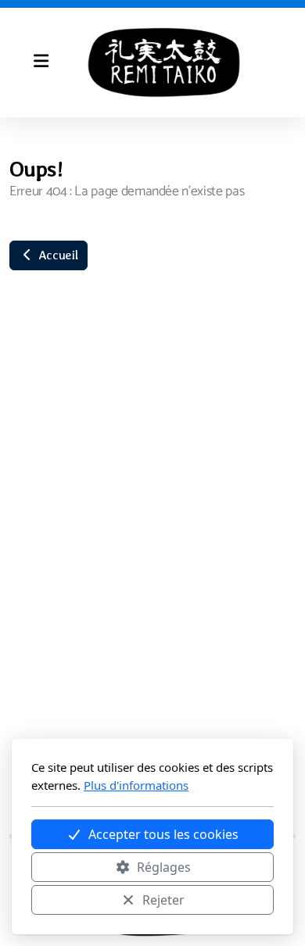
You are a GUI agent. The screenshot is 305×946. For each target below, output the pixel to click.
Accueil (56, 255)
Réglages (164, 867)
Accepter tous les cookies (163, 834)
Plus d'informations (136, 785)
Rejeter (163, 900)
